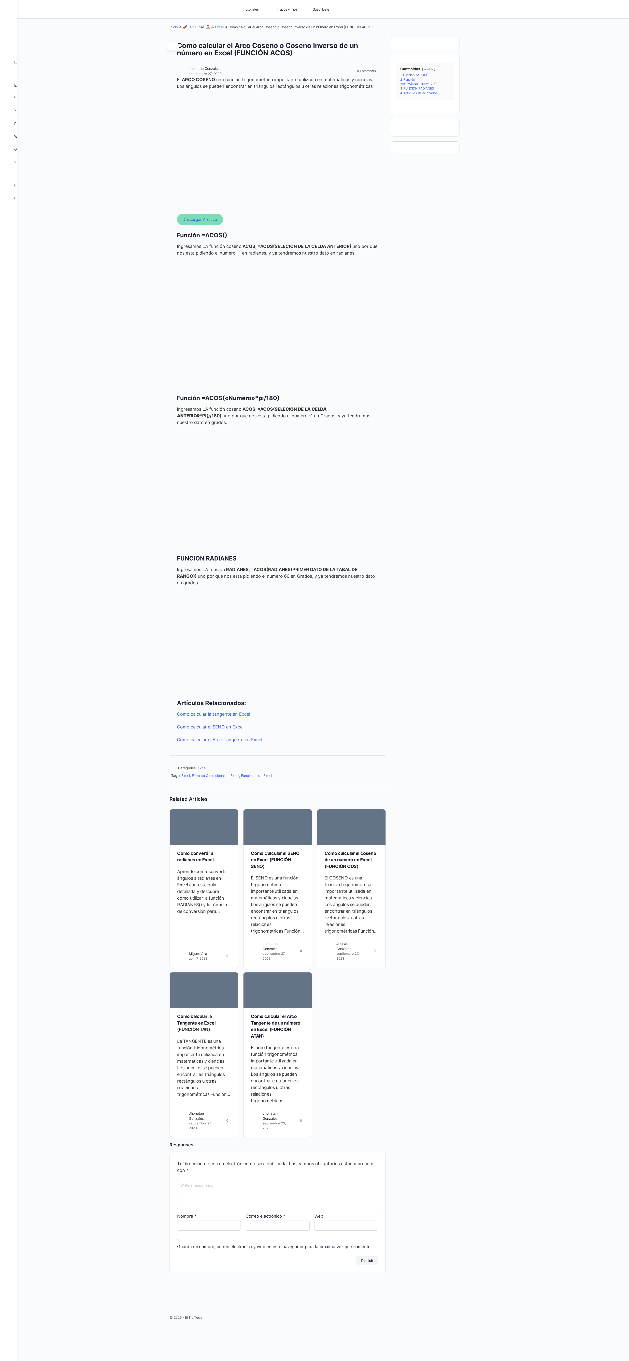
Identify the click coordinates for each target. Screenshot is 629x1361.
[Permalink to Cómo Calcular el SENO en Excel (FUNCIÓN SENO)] (277, 827)
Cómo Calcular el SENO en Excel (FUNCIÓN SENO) (275, 860)
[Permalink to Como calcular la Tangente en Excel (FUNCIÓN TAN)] (204, 990)
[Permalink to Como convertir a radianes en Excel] (204, 827)
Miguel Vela (198, 954)
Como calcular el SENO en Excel (210, 726)
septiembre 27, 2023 (205, 74)
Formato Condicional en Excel (215, 775)
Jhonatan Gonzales (204, 68)
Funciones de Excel (256, 775)
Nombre (187, 1216)
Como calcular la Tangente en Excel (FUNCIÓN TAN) (196, 1023)
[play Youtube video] (277, 152)
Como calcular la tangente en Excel (213, 714)
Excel (219, 27)
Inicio (174, 27)
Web (318, 1216)
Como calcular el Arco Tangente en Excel (219, 739)
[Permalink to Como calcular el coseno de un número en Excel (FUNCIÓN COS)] (351, 827)
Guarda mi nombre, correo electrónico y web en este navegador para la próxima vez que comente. (274, 1246)
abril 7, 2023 (198, 958)
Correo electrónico (265, 1216)
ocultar (428, 69)
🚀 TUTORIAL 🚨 (196, 27)
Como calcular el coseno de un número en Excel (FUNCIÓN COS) (350, 860)
